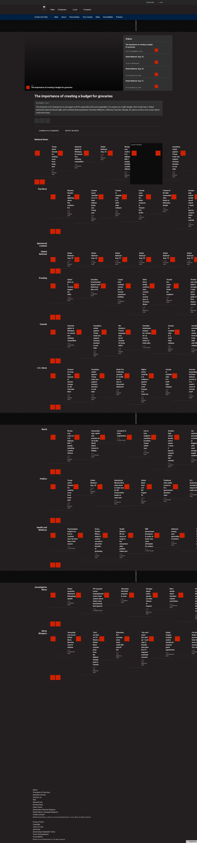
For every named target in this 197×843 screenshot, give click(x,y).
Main (56, 17)
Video (52, 10)
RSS (34, 800)
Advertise (36, 829)
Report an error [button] (72, 131)
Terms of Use (38, 827)
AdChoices (192, 841)
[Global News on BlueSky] (142, 787)
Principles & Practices (41, 792)
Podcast (119, 17)
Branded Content (39, 795)
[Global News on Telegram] (111, 787)
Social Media (108, 17)
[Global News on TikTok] (79, 787)
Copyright (36, 824)
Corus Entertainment (41, 834)
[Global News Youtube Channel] (111, 771)
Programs (87, 10)
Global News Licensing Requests (45, 812)
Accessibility (38, 837)
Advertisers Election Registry (44, 810)
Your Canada (87, 17)
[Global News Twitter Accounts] (79, 771)
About (63, 17)
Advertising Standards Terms (44, 832)
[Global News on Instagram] (142, 771)
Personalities (74, 17)
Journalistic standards (49, 131)
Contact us (37, 797)
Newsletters (38, 802)
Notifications (38, 805)
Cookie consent (39, 815)
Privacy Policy (38, 822)
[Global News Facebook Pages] (48, 771)
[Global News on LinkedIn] (48, 787)
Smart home (37, 807)
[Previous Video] (36, 181)
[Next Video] (42, 181)
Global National (41, 17)
